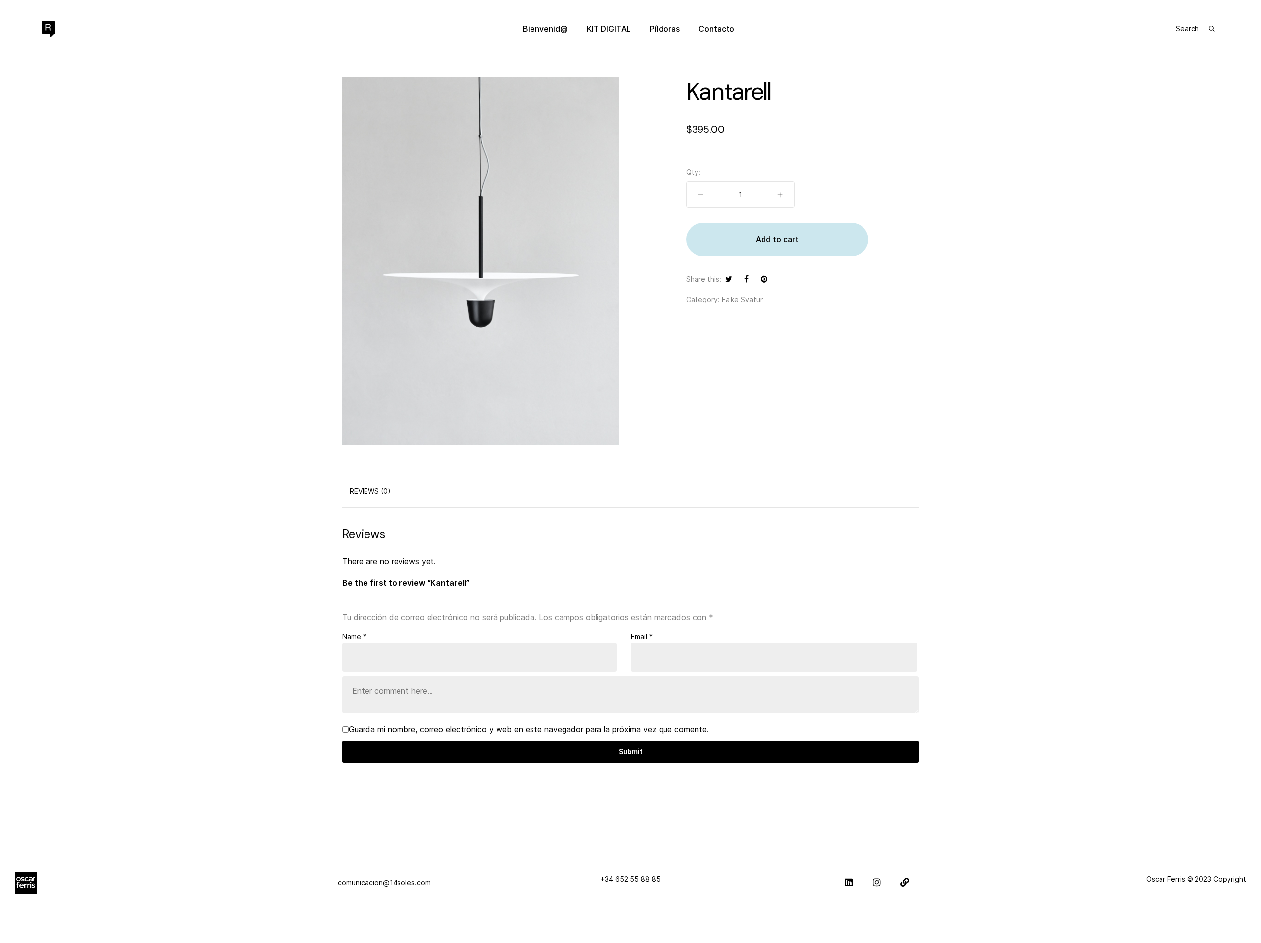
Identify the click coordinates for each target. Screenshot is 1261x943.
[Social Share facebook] (746, 279)
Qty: (693, 172)
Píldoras (665, 29)
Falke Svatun (743, 299)
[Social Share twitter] (728, 279)
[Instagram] (876, 882)
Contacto (716, 29)
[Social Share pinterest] (764, 279)
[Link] (904, 882)
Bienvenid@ (545, 29)
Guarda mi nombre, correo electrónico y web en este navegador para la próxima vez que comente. (529, 729)
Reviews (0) (370, 491)
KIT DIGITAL (609, 29)
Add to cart (777, 239)
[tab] (370, 491)
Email (642, 636)
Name (354, 636)
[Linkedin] (848, 882)
